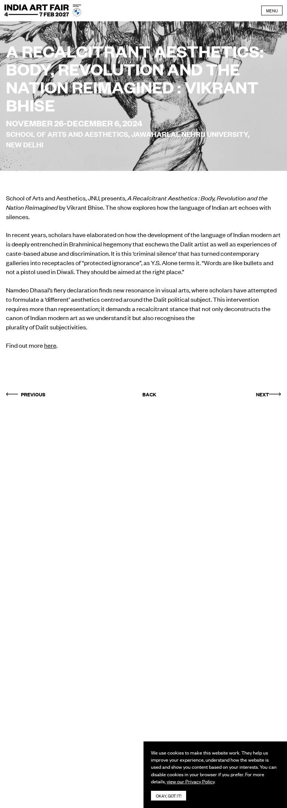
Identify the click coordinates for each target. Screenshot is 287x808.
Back (149, 394)
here (50, 345)
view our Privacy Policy (191, 781)
